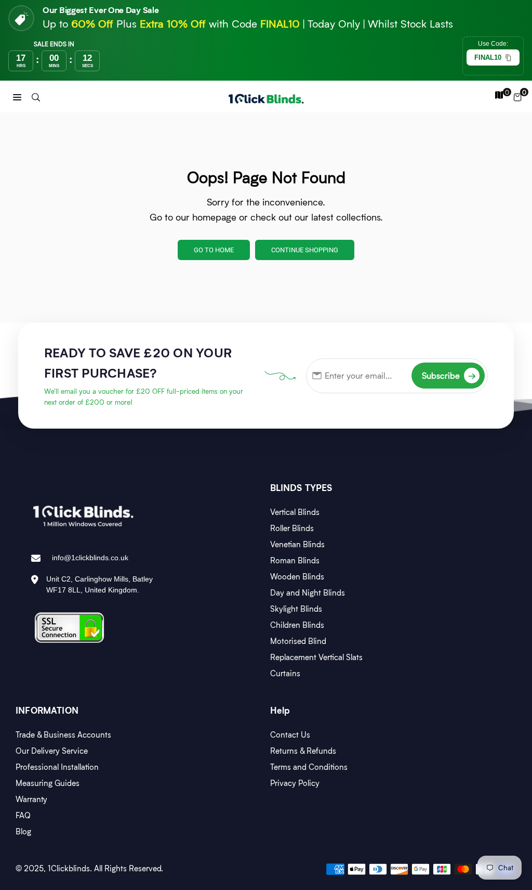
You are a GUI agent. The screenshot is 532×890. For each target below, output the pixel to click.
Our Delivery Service (52, 750)
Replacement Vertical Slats (316, 657)
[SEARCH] (35, 96)
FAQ (23, 815)
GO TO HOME (214, 250)
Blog (23, 831)
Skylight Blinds (296, 608)
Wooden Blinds (297, 576)
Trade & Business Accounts (63, 734)
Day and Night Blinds (307, 592)
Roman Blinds (295, 560)
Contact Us (290, 734)
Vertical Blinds (295, 512)
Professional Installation (57, 766)
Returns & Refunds (303, 750)
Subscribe (449, 375)
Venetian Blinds (297, 544)
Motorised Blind (298, 641)
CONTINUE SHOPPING (304, 250)
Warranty (31, 799)
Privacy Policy (295, 783)
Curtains (285, 673)
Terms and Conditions (309, 766)
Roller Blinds (292, 528)
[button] (17, 96)
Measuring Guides (47, 783)
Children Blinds (297, 624)
